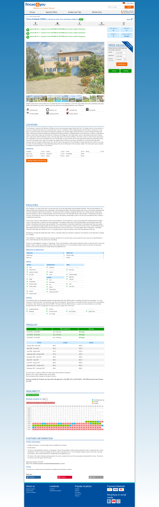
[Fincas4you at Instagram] (118, 501)
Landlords (52, 489)
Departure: (111, 55)
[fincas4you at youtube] (113, 501)
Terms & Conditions (31, 492)
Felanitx (77, 490)
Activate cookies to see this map (37, 160)
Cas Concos (78, 494)
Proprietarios (53, 490)
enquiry (114, 71)
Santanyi (77, 489)
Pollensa (77, 496)
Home (27, 16)
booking (125, 71)
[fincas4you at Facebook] (109, 501)
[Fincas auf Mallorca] (36, 5)
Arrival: (110, 52)
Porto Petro (78, 492)
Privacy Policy (29, 490)
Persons (110, 59)
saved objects (130, 3)
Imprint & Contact (30, 489)
